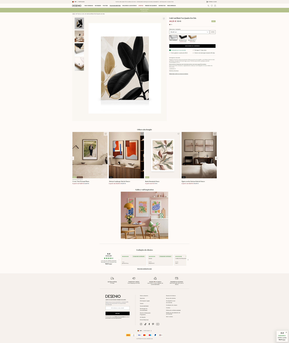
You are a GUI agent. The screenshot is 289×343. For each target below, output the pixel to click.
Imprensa (142, 298)
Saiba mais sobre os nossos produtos (178, 73)
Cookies (168, 307)
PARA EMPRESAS (171, 5)
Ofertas (140, 5)
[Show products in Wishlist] (211, 6)
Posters (105, 5)
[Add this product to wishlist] (164, 18)
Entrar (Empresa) (144, 319)
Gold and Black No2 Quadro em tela (96, 14)
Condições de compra (171, 305)
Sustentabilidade (144, 306)
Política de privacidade (120, 316)
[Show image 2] (79, 36)
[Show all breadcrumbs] (73, 14)
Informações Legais (145, 301)
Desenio (149, 338)
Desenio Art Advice (171, 295)
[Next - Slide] (217, 39)
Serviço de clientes (171, 298)
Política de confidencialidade (173, 310)
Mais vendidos (89, 5)
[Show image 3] (79, 49)
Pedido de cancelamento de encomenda (173, 313)
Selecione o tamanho (175, 29)
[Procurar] (208, 6)
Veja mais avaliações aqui (144, 268)
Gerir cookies (169, 316)
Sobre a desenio (144, 295)
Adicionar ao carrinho (192, 46)
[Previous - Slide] (168, 39)
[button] (213, 32)
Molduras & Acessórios (129, 5)
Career (142, 303)
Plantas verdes (81, 14)
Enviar (117, 313)
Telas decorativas (115, 5)
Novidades (98, 5)
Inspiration (162, 5)
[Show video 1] (79, 64)
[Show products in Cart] (215, 6)
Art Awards (142, 317)
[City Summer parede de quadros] (144, 215)
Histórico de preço (174, 70)
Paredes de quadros (151, 5)
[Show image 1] (79, 23)
